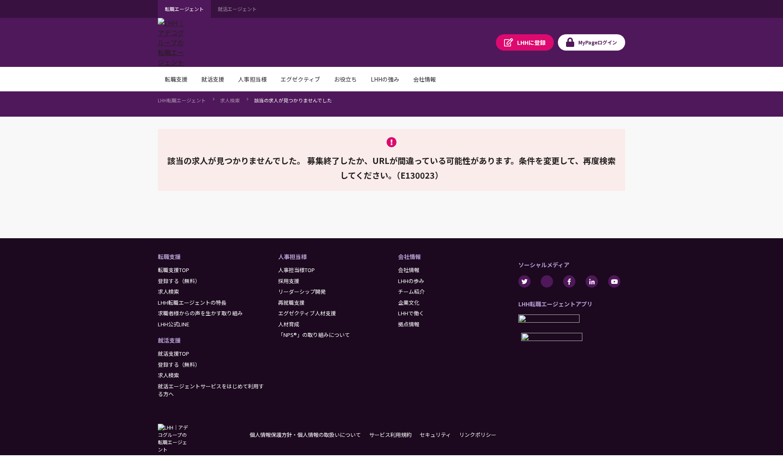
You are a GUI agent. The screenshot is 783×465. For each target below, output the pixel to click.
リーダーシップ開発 (302, 291)
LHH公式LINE (173, 324)
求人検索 (230, 100)
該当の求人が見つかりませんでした (293, 100)
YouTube (614, 281)
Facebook (569, 281)
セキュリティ (435, 434)
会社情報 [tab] (424, 79)
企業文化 (408, 302)
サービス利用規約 (390, 434)
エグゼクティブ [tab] (300, 79)
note (547, 281)
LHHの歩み (411, 281)
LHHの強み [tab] (385, 79)
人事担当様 (292, 256)
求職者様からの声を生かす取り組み (200, 313)
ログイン (597, 42)
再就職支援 (291, 302)
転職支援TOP (173, 270)
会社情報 (409, 256)
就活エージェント (237, 8)
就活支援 (169, 340)
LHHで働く (411, 313)
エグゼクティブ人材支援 (307, 313)
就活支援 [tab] (212, 79)
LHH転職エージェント (182, 100)
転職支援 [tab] (176, 79)
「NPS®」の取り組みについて (314, 335)
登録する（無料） (179, 281)
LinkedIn (592, 281)
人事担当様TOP (296, 270)
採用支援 (288, 281)
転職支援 (169, 256)
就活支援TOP (173, 353)
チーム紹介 (411, 291)
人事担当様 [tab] (252, 79)
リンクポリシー (477, 434)
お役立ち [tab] (345, 79)
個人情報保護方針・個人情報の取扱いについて (305, 434)
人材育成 (288, 324)
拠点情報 (408, 324)
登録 (531, 42)
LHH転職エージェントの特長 (192, 302)
